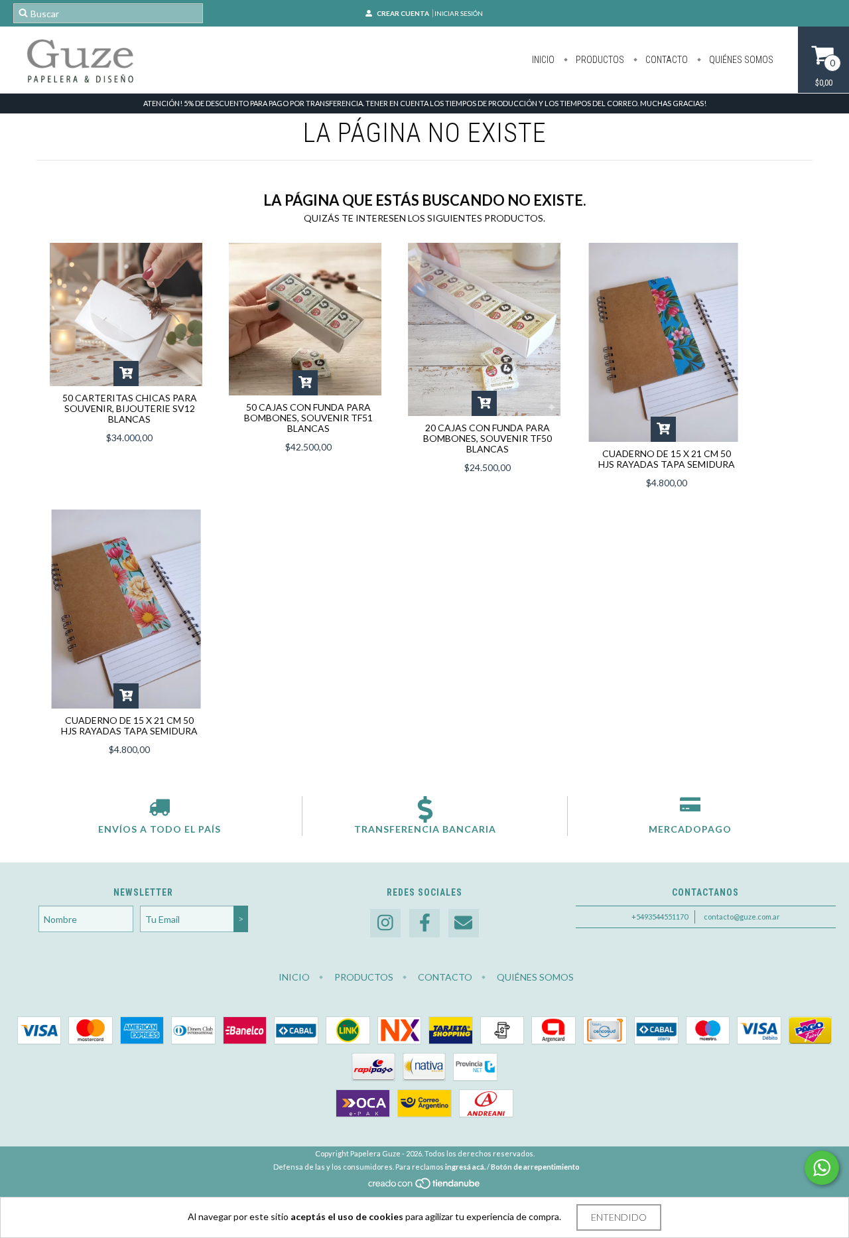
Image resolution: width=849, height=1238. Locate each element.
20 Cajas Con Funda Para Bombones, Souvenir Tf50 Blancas (487, 438)
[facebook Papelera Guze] (424, 923)
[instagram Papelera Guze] (385, 923)
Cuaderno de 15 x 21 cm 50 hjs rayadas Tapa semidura (666, 459)
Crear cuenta (403, 13)
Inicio (543, 59)
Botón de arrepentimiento (535, 1166)
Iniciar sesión (458, 13)
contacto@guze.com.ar (742, 916)
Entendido (619, 1217)
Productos (599, 59)
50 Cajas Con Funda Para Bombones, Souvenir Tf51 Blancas (308, 417)
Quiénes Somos (740, 59)
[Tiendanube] (425, 1186)
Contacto (665, 59)
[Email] (463, 923)
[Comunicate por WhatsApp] (822, 1167)
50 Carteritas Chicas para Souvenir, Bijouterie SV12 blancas (129, 408)
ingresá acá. (465, 1166)
